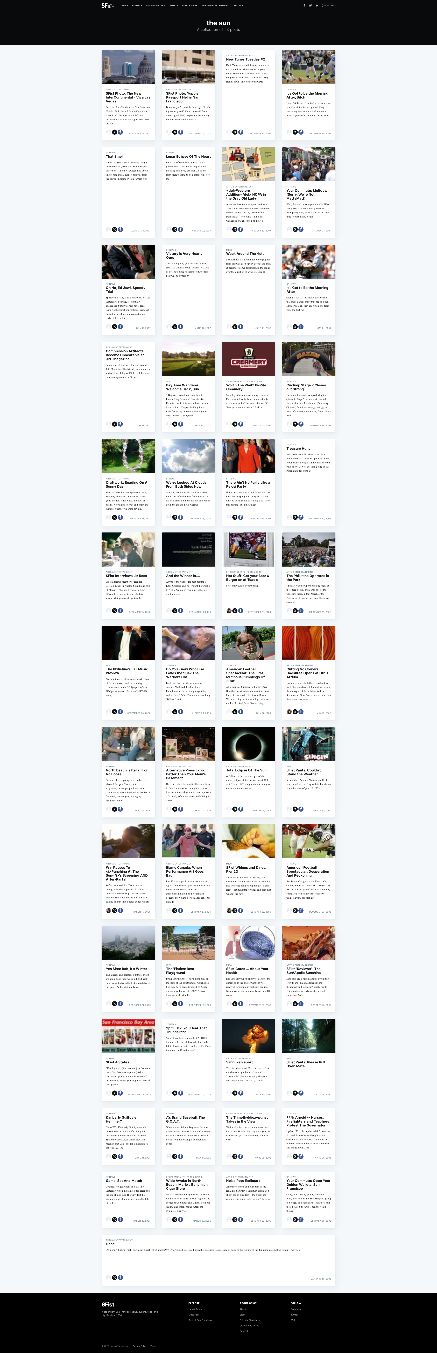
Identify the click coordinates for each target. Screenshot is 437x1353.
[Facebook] (304, 6)
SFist (108, 1304)
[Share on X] (114, 132)
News (125, 5)
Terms (153, 1346)
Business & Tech (155, 5)
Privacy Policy (140, 1346)
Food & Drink (190, 5)
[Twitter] (310, 5)
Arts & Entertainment (215, 5)
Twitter (294, 1314)
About (243, 1309)
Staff (242, 1314)
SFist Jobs (194, 1314)
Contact (238, 5)
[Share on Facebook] (120, 132)
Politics (137, 5)
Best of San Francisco (200, 1320)
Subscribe (329, 5)
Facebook (296, 1309)
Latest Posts (195, 1309)
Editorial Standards (250, 1320)
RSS (293, 1320)
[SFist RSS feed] (318, 5)
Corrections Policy (249, 1325)
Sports (173, 5)
